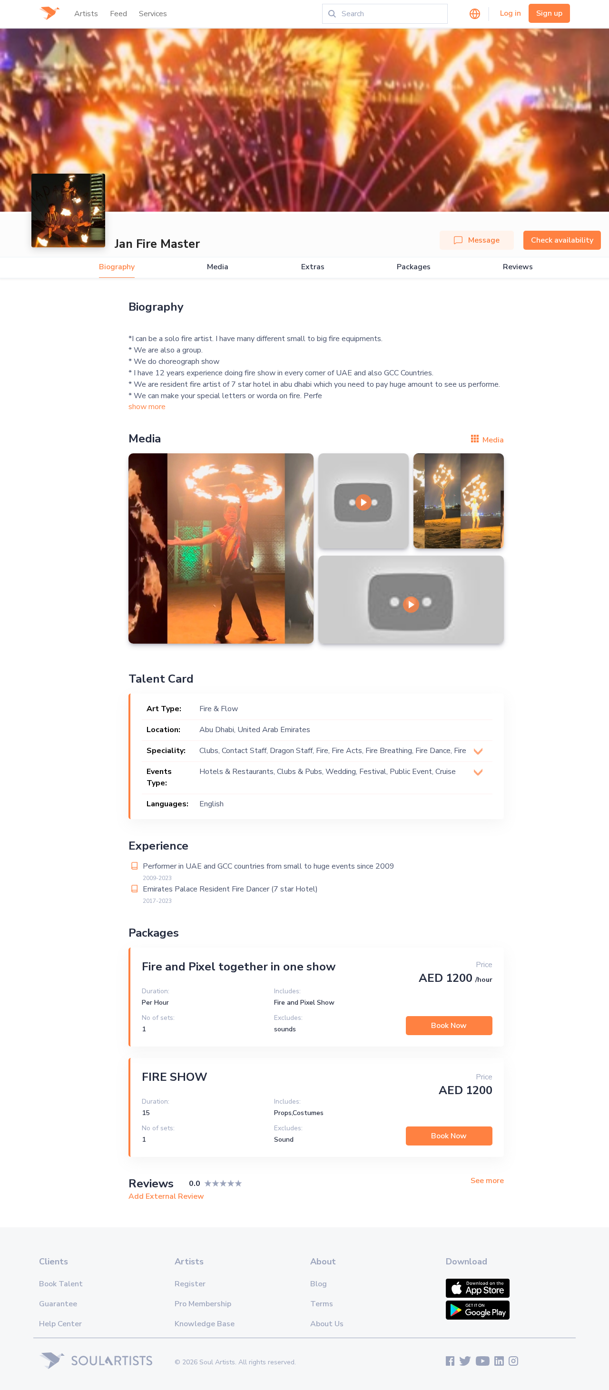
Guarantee (58, 1304)
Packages (414, 267)
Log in (510, 13)
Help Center (60, 1324)
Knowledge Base (205, 1324)
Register (190, 1284)
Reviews (518, 267)
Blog (318, 1284)
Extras (312, 267)
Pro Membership (203, 1304)
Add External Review (166, 1196)
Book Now (449, 1025)
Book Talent (61, 1284)
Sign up (549, 13)
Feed (118, 14)
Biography (117, 267)
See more (487, 1181)
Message (484, 240)
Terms (321, 1304)
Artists (86, 14)
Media (217, 267)
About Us (327, 1324)
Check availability (562, 240)
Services (153, 14)
